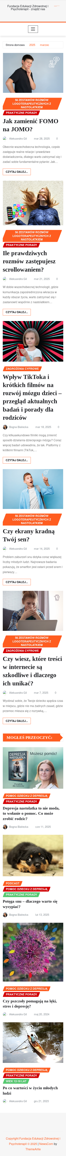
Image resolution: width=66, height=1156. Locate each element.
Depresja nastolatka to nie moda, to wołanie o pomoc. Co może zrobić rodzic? (31, 813)
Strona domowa (15, 45)
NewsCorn (46, 1144)
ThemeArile (33, 1149)
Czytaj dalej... (17, 172)
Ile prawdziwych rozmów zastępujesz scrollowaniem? (29, 261)
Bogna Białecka (18, 427)
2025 (32, 45)
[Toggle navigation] (33, 29)
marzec (44, 45)
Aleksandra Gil (18, 138)
